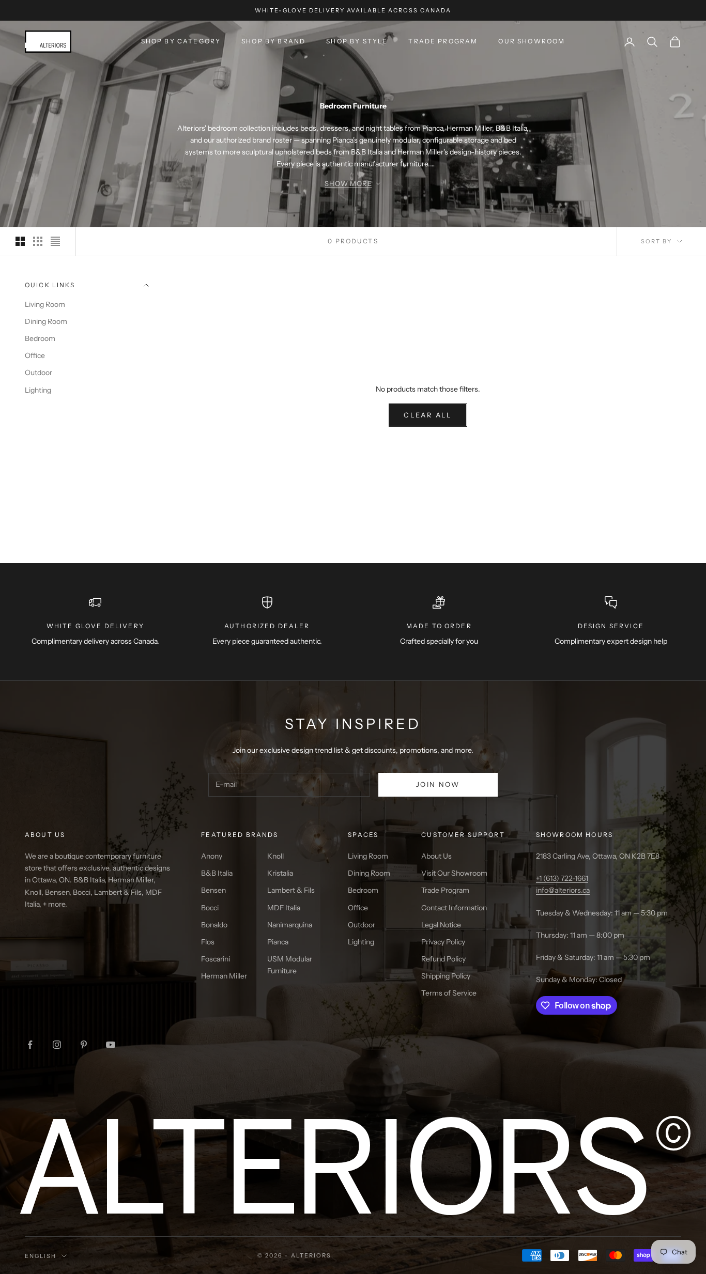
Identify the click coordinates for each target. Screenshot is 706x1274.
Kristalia (280, 873)
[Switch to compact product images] (55, 241)
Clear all (428, 415)
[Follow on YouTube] (110, 1044)
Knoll (275, 856)
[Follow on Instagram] (57, 1044)
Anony (211, 856)
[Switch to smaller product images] (37, 241)
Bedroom (40, 339)
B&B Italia (217, 873)
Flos (207, 941)
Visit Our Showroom (454, 873)
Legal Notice (441, 924)
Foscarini (215, 959)
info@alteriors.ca (563, 890)
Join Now (438, 784)
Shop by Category (181, 41)
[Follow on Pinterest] (84, 1044)
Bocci (210, 907)
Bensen (213, 890)
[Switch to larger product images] (20, 241)
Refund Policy (443, 959)
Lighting (38, 390)
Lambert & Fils (291, 890)
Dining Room (46, 322)
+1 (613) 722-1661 (562, 878)
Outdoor (38, 373)
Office (35, 356)
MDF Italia (283, 907)
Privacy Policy (443, 941)
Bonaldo (214, 924)
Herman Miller (224, 976)
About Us (436, 856)
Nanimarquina (289, 924)
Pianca (277, 941)
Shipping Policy (445, 976)
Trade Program (443, 41)
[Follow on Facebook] (30, 1044)
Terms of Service (449, 993)
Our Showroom (531, 41)
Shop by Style (357, 41)
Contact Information (454, 907)
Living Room (45, 304)
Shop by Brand (273, 41)
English (40, 1256)
